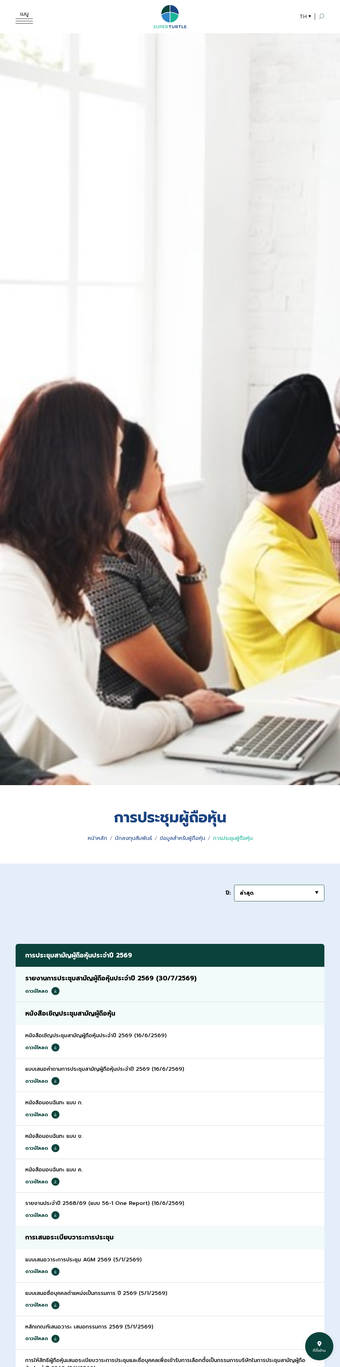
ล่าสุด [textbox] (247, 893)
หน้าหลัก (97, 838)
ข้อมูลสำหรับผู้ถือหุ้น (182, 838)
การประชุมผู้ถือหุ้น (233, 838)
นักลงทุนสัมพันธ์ (133, 838)
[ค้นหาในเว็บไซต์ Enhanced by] (321, 16)
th (303, 17)
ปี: (228, 893)
